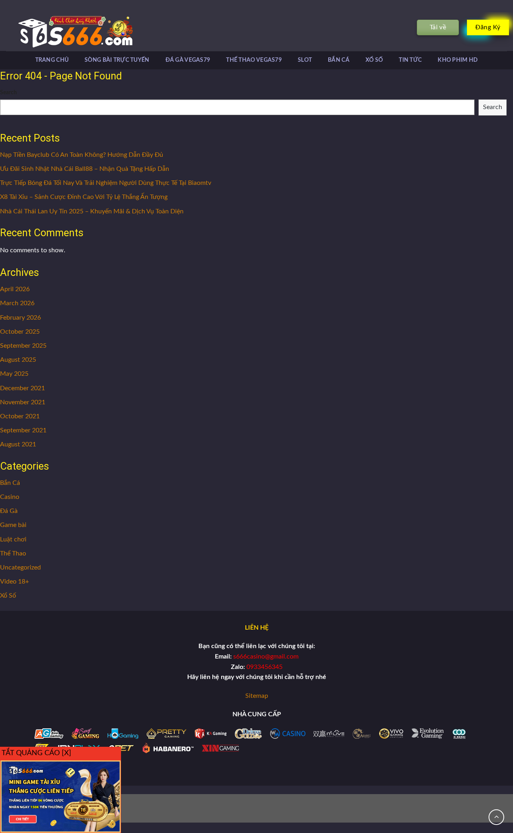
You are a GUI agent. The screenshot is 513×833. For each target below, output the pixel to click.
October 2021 (20, 416)
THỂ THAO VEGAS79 (254, 60)
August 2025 (18, 360)
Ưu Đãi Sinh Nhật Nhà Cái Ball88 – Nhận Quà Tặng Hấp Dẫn (84, 169)
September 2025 (23, 346)
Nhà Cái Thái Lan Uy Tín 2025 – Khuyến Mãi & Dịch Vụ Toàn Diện (92, 211)
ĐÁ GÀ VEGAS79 (188, 60)
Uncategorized (20, 567)
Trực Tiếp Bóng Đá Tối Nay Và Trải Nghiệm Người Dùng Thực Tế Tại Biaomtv (105, 183)
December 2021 (22, 388)
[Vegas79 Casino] (63, 31)
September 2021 (23, 430)
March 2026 (17, 303)
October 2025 (20, 331)
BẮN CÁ (338, 60)
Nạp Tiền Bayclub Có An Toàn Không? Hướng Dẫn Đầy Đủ (81, 155)
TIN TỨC (410, 60)
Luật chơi (13, 539)
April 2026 (15, 289)
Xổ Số (8, 595)
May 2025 (14, 374)
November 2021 (22, 402)
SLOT (305, 60)
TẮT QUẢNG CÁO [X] (36, 753)
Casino (9, 497)
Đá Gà (9, 511)
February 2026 (20, 317)
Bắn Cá (10, 483)
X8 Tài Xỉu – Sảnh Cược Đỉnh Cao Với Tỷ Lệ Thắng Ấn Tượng (84, 197)
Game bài (13, 525)
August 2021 (18, 444)
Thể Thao (13, 553)
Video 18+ (14, 581)
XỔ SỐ (374, 60)
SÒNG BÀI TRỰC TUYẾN (117, 60)
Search (8, 92)
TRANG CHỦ (52, 60)
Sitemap (256, 696)
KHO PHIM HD (458, 60)
